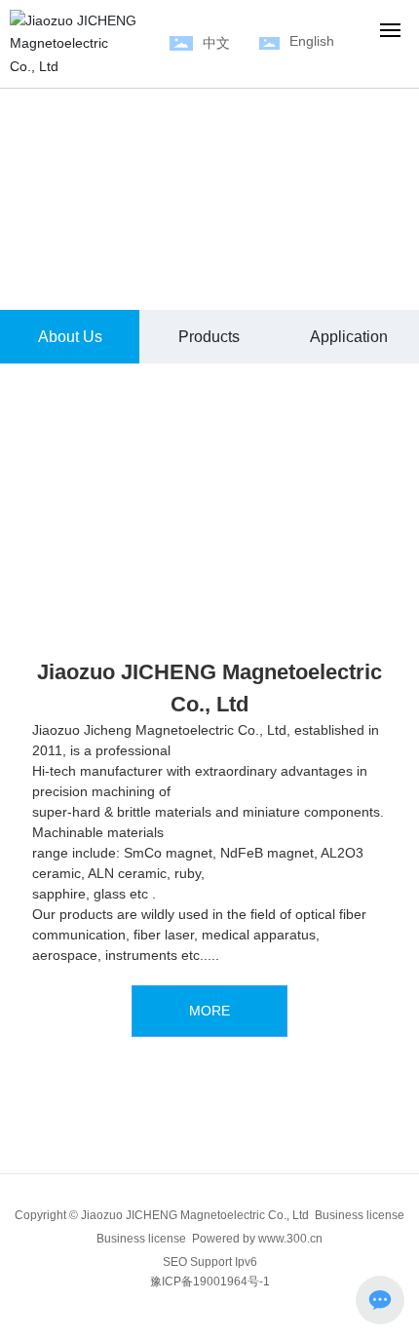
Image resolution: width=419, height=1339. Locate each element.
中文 (216, 43)
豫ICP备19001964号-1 (210, 1281)
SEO (175, 1262)
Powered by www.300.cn (257, 1238)
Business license (141, 1238)
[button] (184, 284)
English (311, 41)
